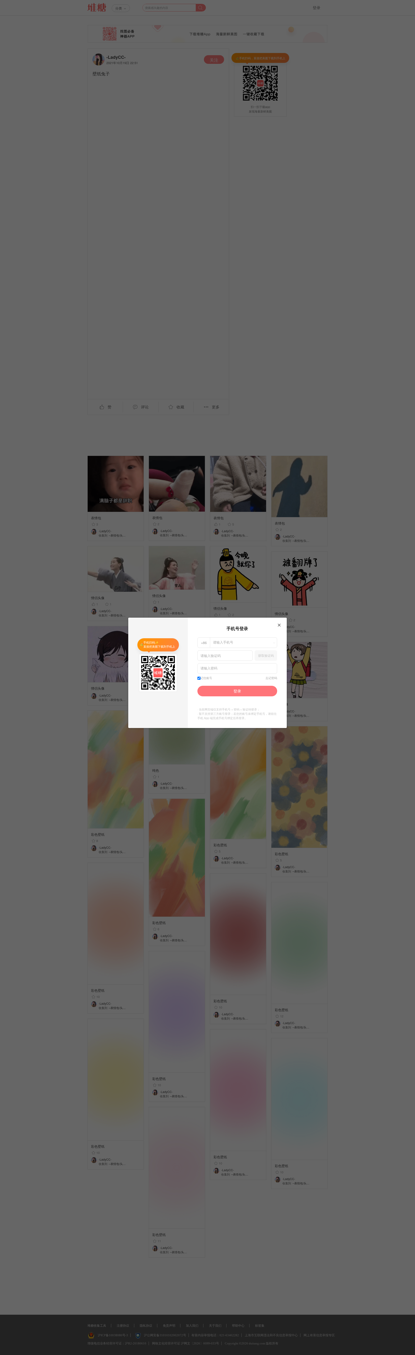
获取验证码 (266, 655)
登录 (237, 691)
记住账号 (206, 678)
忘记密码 (271, 678)
